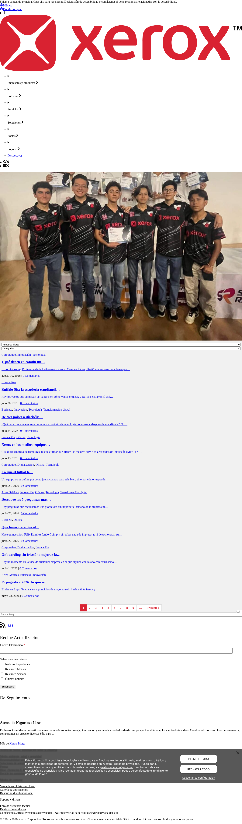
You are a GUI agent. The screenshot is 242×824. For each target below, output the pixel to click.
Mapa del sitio (110, 812)
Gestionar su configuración (198, 777)
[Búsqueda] (121, 162)
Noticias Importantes (17, 664)
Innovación (24, 354)
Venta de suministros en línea (17, 786)
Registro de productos (13, 809)
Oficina (20, 437)
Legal (56, 812)
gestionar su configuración (116, 767)
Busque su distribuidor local (16, 793)
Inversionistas (32, 812)
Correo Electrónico (12, 645)
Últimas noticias (14, 679)
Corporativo (9, 354)
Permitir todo (198, 758)
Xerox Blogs (17, 743)
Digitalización (25, 464)
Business (7, 409)
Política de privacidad (125, 763)
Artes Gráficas (10, 492)
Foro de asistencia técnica (15, 806)
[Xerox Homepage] (121, 69)
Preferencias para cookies (74, 812)
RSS (10, 625)
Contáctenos (7, 812)
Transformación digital (56, 409)
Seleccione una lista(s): (13, 659)
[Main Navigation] (121, 166)
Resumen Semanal (15, 674)
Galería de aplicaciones (14, 789)
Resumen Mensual (15, 669)
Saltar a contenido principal (16, 1)
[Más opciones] (121, 13)
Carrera (19, 812)
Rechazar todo (198, 769)
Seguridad (96, 812)
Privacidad (46, 812)
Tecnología (39, 354)
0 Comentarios (31, 375)
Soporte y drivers (10, 799)
